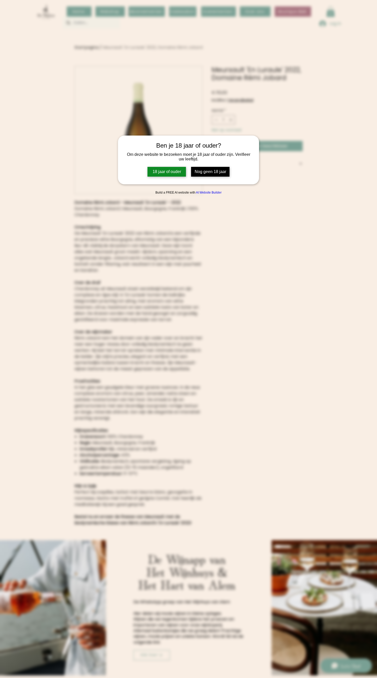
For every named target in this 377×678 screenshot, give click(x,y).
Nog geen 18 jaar (210, 171)
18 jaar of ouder (167, 171)
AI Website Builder (209, 192)
